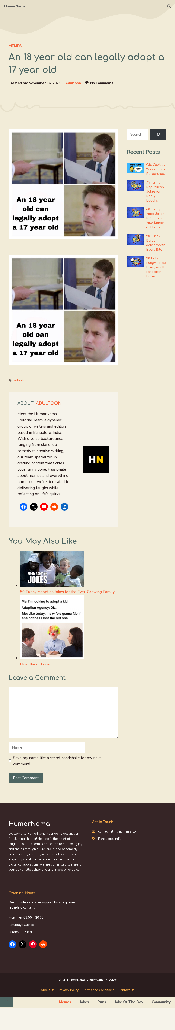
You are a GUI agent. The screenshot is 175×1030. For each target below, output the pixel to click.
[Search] (158, 134)
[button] (169, 6)
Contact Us (126, 990)
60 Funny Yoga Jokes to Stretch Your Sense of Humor (155, 218)
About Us (47, 990)
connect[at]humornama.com (118, 831)
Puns (102, 1002)
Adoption (20, 380)
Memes (15, 45)
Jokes (84, 1002)
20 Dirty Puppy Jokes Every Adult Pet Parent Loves (156, 267)
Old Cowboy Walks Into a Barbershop (155, 169)
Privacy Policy (69, 990)
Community (161, 1002)
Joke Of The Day (129, 1002)
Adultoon (73, 83)
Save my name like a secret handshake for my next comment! (57, 761)
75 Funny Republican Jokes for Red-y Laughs (155, 191)
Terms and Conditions (98, 990)
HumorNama (14, 6)
